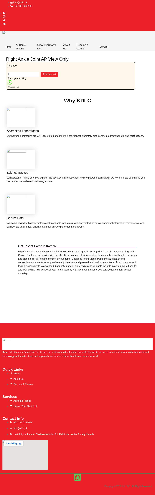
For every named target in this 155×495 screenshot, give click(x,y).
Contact (103, 46)
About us (66, 47)
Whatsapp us (13, 87)
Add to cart (49, 74)
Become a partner (82, 47)
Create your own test (46, 47)
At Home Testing (21, 47)
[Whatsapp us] (10, 83)
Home (8, 46)
